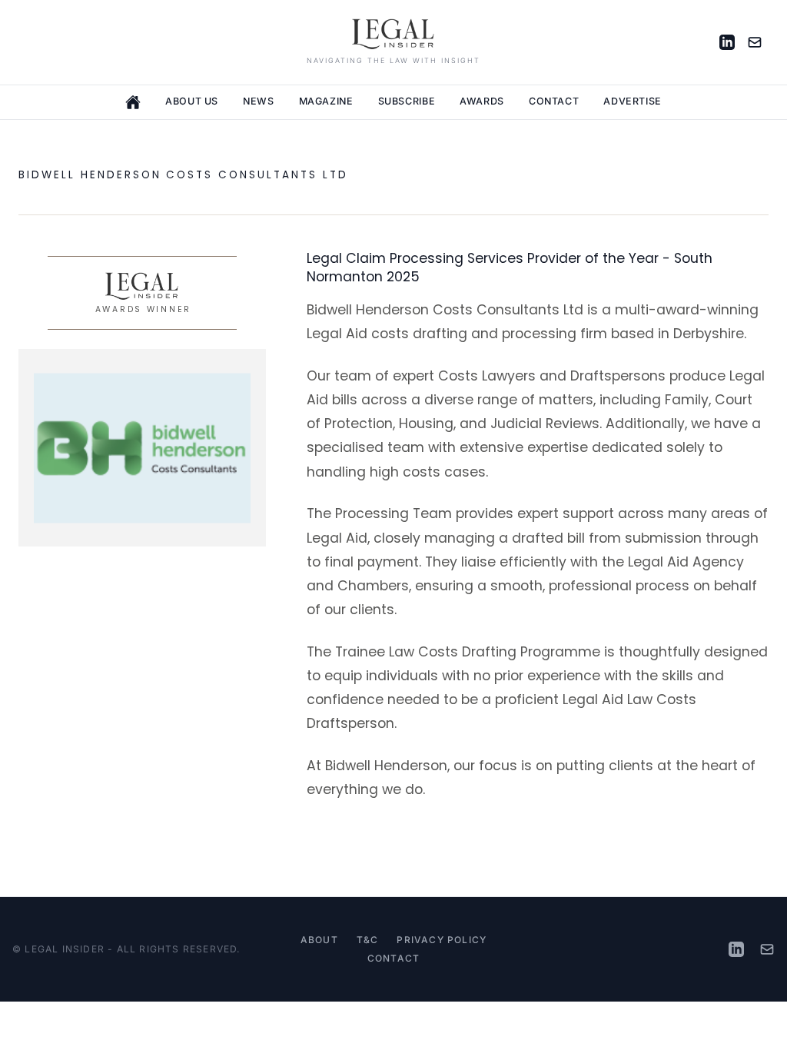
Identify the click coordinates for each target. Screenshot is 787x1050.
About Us (191, 101)
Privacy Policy (441, 939)
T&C (368, 939)
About (319, 939)
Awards (482, 101)
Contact (554, 101)
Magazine (326, 101)
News (258, 101)
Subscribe (407, 101)
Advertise (632, 101)
